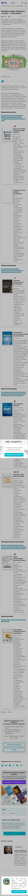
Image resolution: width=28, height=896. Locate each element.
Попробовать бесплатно (14, 454)
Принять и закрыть (19, 891)
